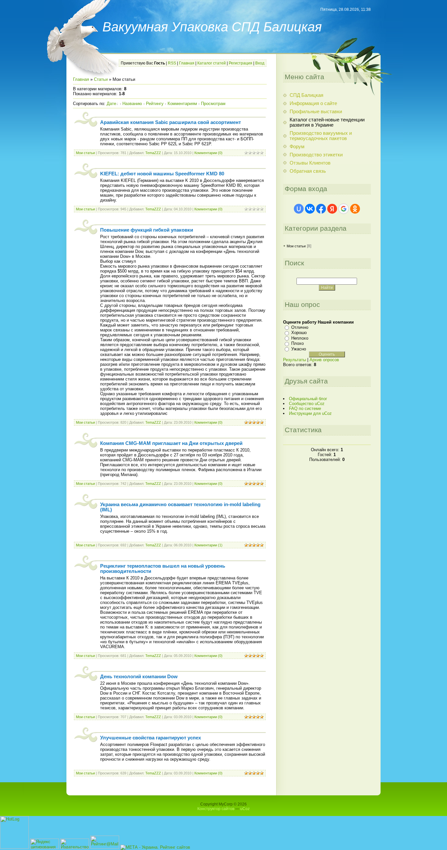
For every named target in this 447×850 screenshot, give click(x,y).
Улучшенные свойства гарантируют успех (150, 737)
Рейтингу (155, 103)
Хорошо (299, 332)
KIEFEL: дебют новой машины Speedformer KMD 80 (162, 173)
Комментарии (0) (208, 153)
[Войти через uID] (299, 209)
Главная (186, 63)
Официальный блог (308, 398)
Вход (259, 63)
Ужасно (298, 348)
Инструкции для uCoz (310, 413)
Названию (132, 103)
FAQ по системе (305, 408)
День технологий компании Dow (139, 676)
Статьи (101, 79)
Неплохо (299, 338)
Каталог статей (211, 63)
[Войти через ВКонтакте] (310, 209)
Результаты (294, 359)
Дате (111, 103)
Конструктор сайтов (215, 808)
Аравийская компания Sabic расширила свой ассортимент (170, 122)
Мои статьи (85, 153)
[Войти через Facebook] (321, 209)
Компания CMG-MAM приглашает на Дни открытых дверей (171, 443)
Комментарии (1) (208, 545)
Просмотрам (213, 103)
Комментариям (182, 103)
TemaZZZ (153, 153)
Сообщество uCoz (307, 403)
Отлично (299, 327)
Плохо (297, 343)
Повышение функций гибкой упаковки (146, 230)
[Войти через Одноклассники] (355, 209)
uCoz (245, 808)
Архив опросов (324, 359)
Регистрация (240, 63)
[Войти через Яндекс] (332, 209)
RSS (172, 63)
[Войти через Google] (343, 209)
